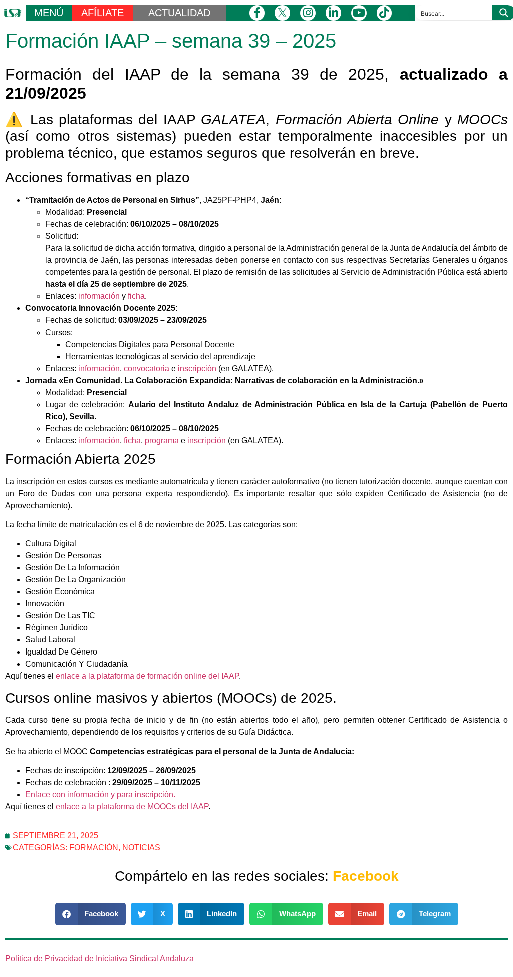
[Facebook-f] (257, 13)
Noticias (141, 847)
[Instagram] (308, 13)
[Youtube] (359, 13)
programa (162, 440)
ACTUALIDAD (179, 12)
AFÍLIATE (102, 12)
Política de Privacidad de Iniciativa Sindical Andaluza (99, 958)
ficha (136, 296)
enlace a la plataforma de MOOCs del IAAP (132, 806)
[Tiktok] (384, 13)
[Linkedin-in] (333, 13)
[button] (90, 914)
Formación (93, 847)
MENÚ (48, 12)
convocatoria (146, 368)
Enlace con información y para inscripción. (100, 794)
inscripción (197, 368)
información (99, 296)
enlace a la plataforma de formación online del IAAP (147, 676)
